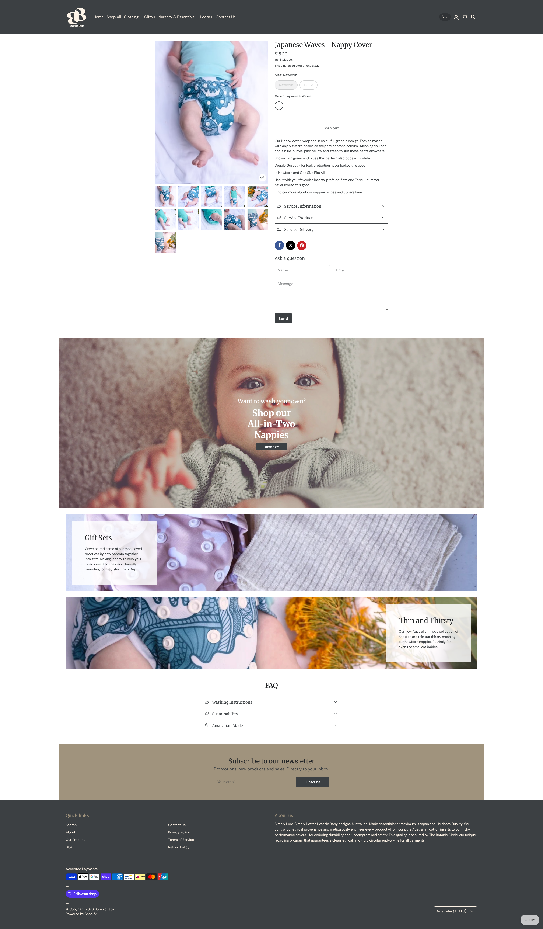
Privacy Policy (179, 832)
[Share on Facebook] (279, 245)
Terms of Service (181, 840)
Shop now (272, 446)
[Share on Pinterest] (301, 245)
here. (359, 192)
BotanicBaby (104, 909)
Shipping (281, 65)
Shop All (114, 17)
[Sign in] (456, 17)
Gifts (148, 17)
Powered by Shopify (81, 914)
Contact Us (226, 17)
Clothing (131, 17)
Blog (69, 847)
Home (98, 17)
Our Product (75, 840)
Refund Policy (178, 847)
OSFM (308, 85)
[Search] (473, 17)
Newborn (286, 85)
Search (71, 825)
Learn (205, 17)
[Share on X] (290, 245)
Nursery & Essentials (176, 17)
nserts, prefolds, (327, 180)
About (70, 832)
